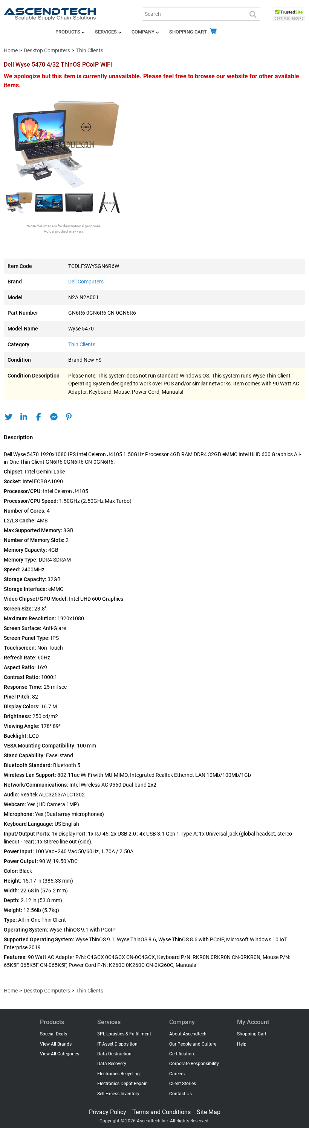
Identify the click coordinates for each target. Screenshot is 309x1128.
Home (11, 50)
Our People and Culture (192, 1044)
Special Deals (53, 1034)
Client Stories (182, 1083)
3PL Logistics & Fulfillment (124, 1034)
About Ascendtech (188, 1034)
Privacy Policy (107, 1112)
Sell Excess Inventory (118, 1093)
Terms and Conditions (161, 1112)
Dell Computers (86, 282)
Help (241, 1044)
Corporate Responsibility (194, 1063)
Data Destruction (114, 1053)
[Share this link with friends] (8, 417)
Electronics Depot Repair (122, 1083)
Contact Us (180, 1093)
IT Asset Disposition (117, 1044)
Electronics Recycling (118, 1073)
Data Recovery (111, 1063)
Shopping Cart (188, 32)
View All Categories (59, 1053)
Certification (181, 1053)
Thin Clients (89, 50)
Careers (177, 1073)
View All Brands (56, 1044)
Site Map (208, 1112)
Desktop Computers (47, 50)
